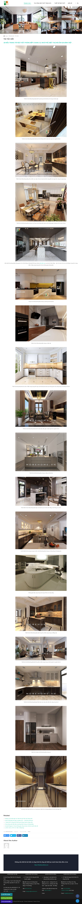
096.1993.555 (28, 888)
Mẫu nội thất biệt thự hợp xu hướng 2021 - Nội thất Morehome (19, 820)
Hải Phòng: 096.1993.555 (6, 898)
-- (72, 43)
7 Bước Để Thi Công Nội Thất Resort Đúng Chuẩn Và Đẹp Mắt (19, 822)
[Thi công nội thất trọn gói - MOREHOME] (6, 3)
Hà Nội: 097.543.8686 (5, 894)
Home (6, 36)
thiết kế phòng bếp (9, 831)
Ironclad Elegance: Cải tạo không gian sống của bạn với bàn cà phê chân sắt (21, 826)
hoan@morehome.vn (68, 893)
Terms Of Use (37, 901)
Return (29, 831)
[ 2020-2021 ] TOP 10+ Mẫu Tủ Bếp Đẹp (14, 828)
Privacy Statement (28, 901)
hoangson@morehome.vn (31, 891)
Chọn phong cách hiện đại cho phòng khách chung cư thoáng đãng (19, 824)
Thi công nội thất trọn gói (17, 901)
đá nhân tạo (42, 263)
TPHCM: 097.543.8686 (6, 901)
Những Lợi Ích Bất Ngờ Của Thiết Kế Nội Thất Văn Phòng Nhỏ (18, 818)
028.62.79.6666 (65, 890)
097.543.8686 (66, 888)
